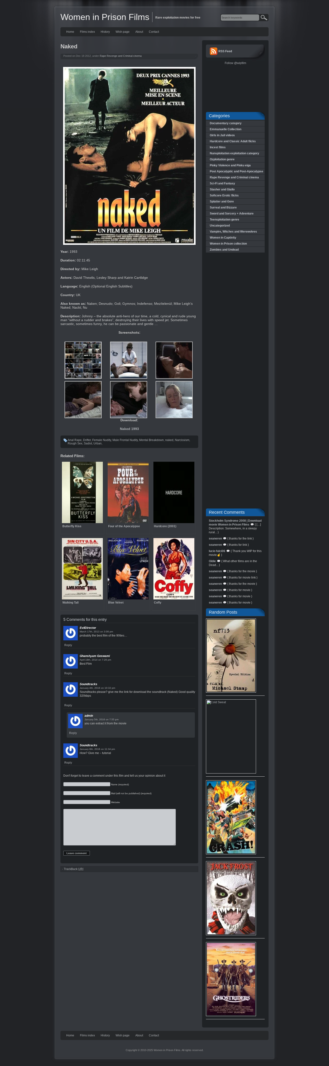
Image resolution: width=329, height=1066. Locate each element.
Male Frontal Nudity (125, 440)
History (105, 31)
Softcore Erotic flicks (224, 195)
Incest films (218, 147)
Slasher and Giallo (222, 189)
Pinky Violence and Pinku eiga (230, 165)
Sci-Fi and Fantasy (222, 183)
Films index (87, 31)
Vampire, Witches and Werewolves (233, 231)
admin (89, 715)
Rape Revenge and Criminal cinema (121, 55)
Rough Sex (75, 443)
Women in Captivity (223, 237)
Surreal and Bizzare (223, 207)
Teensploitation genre (224, 219)
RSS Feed (225, 51)
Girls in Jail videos (222, 135)
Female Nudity (101, 440)
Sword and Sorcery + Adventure (232, 213)
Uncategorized (220, 225)
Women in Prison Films (104, 17)
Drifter (87, 440)
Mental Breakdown (151, 440)
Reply (68, 645)
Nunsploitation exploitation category (234, 153)
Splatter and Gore (222, 201)
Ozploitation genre (222, 159)
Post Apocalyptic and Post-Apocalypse (236, 171)
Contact (154, 31)
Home (70, 31)
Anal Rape (75, 440)
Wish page (123, 31)
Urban (97, 443)
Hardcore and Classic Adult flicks (233, 141)
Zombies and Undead (224, 249)
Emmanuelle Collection (225, 129)
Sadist (88, 443)
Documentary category (226, 123)
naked (169, 440)
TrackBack (73, 869)
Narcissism (182, 440)
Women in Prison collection (228, 243)
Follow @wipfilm (235, 63)
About (139, 31)
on (101, 631)
